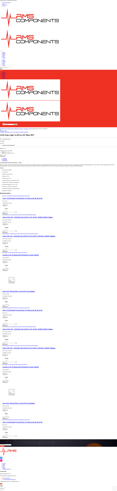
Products (4, 53)
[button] (0, 129)
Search (3, 123)
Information (4, 159)
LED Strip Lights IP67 (14, 128)
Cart (3, 3)
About (3, 54)
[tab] (59, 158)
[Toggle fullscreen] (1, 489)
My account (4, 4)
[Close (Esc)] (4, 489)
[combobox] (8, 124)
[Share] (2, 489)
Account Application (6, 2)
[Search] (1, 69)
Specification (4, 160)
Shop (3, 128)
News (3, 56)
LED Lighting (7, 128)
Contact (3, 57)
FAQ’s (3, 55)
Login (3, 5)
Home (3, 52)
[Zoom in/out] (0, 489)
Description (4, 158)
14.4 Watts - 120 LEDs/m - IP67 (25, 128)
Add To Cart (2, 156)
